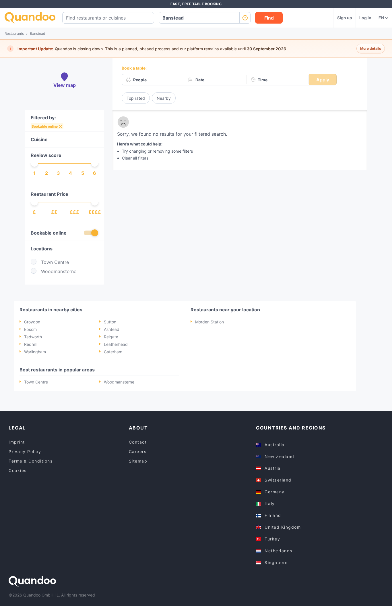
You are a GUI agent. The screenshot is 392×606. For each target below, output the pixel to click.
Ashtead (111, 329)
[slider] (34, 163)
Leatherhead (116, 344)
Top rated (136, 98)
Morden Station (209, 321)
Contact (138, 442)
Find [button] (269, 18)
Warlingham (35, 351)
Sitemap (138, 461)
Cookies (18, 470)
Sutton (110, 321)
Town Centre (36, 381)
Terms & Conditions (31, 461)
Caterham (113, 351)
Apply (322, 80)
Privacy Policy (25, 451)
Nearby (164, 98)
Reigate (111, 336)
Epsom (30, 329)
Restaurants (14, 33)
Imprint (17, 442)
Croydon (32, 321)
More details (370, 48)
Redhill (30, 344)
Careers (138, 451)
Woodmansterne (119, 381)
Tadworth (33, 336)
